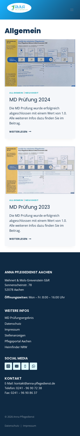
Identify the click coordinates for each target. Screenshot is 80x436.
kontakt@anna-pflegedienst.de (34, 383)
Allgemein (16, 92)
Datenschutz (13, 323)
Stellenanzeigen (15, 335)
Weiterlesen (20, 131)
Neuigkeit (32, 92)
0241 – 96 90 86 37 (24, 393)
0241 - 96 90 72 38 (29, 388)
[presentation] (40, 63)
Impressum (12, 329)
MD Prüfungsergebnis (19, 318)
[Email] (16, 366)
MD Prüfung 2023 (29, 207)
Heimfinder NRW (16, 347)
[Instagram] (8, 366)
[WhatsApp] (33, 366)
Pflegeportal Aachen (18, 341)
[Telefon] (25, 366)
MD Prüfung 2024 (29, 99)
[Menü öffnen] (71, 10)
